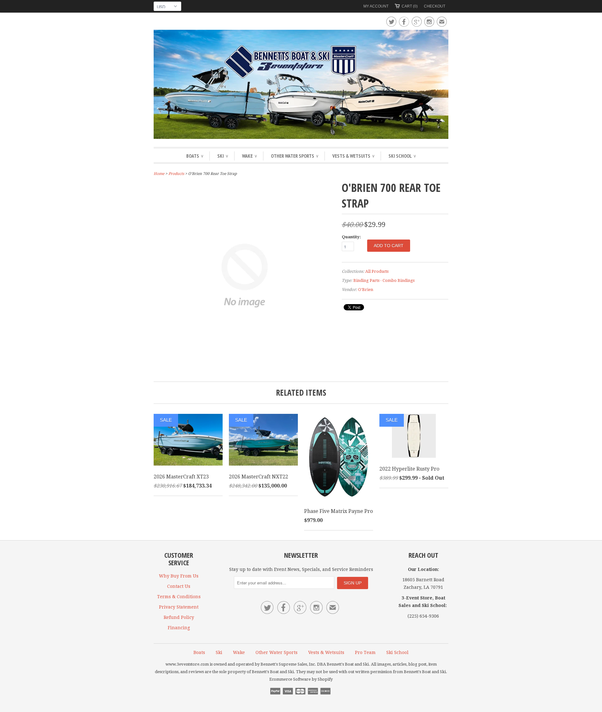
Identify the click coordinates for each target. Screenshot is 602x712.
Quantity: (351, 237)
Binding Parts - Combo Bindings (384, 280)
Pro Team (365, 652)
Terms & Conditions (179, 596)
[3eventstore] (301, 85)
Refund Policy (179, 617)
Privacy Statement (178, 606)
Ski (222, 156)
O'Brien (365, 289)
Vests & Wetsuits (353, 156)
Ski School (402, 156)
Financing (179, 627)
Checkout (434, 6)
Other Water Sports (294, 156)
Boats (194, 156)
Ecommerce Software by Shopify (301, 679)
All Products (376, 271)
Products (176, 173)
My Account (375, 6)
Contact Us (178, 586)
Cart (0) (410, 6)
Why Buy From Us (178, 575)
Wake (249, 156)
